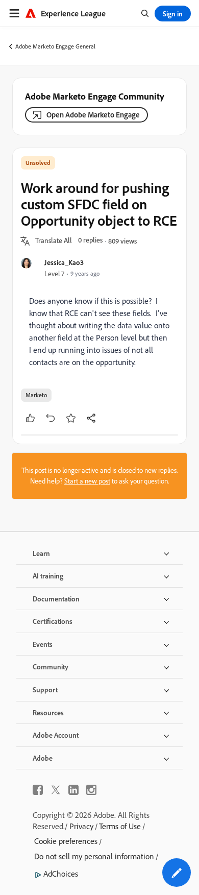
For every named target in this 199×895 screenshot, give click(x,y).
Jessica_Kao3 (64, 262)
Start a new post (87, 481)
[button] (53, 241)
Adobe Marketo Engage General (55, 46)
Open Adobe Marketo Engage (93, 114)
